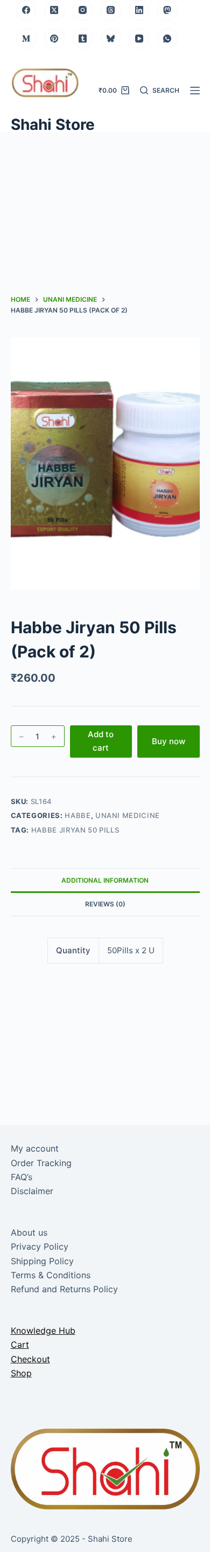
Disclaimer (32, 1191)
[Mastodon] (167, 10)
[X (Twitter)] (54, 10)
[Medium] (26, 39)
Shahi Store (53, 124)
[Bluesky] (111, 39)
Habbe (77, 815)
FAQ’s (21, 1177)
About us (29, 1232)
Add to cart (101, 741)
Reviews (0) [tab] (105, 904)
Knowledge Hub (43, 1330)
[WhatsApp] (167, 39)
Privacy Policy (39, 1246)
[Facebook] (26, 10)
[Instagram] (83, 10)
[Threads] (111, 10)
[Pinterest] (54, 39)
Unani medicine (127, 815)
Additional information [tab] (105, 880)
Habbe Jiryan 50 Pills (75, 830)
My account (35, 1148)
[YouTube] (139, 39)
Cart (20, 1344)
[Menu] (195, 90)
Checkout (30, 1359)
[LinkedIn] (139, 10)
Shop (21, 1373)
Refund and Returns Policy (64, 1289)
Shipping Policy (42, 1261)
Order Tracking (41, 1163)
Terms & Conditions (50, 1275)
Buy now (168, 741)
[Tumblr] (83, 39)
